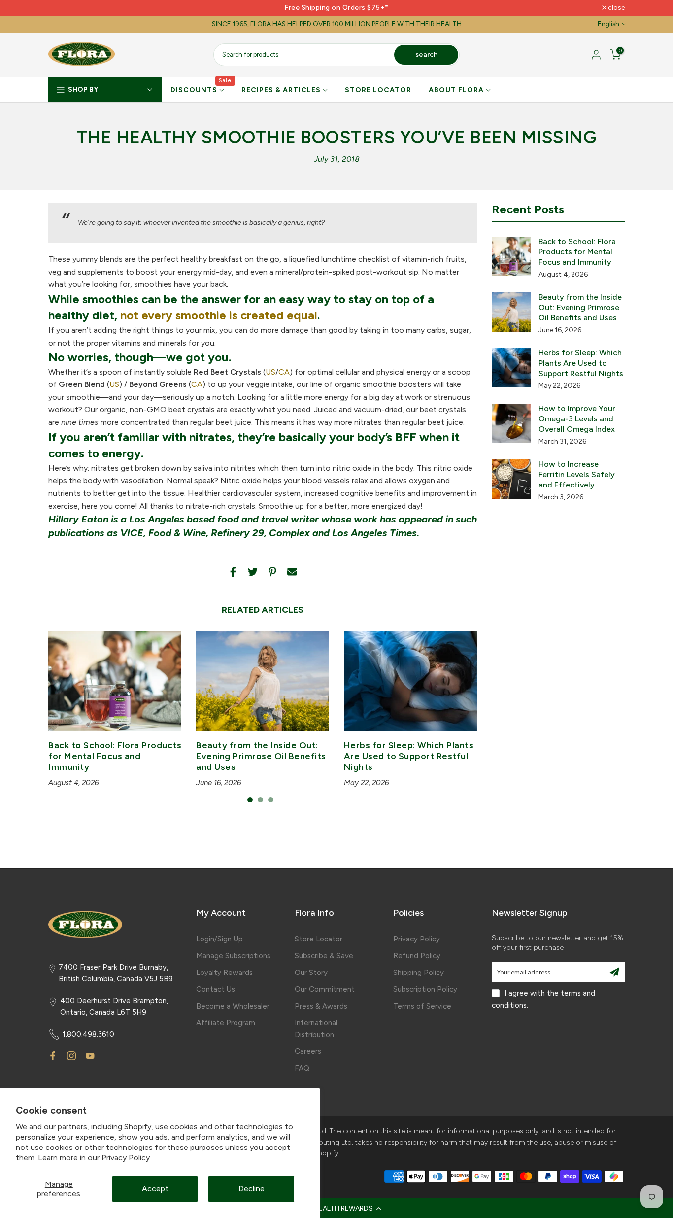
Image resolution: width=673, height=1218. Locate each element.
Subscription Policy (425, 989)
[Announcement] (336, 7)
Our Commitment (325, 989)
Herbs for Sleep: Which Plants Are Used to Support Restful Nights (409, 756)
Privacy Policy (125, 1157)
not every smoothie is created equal (218, 315)
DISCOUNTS (201, 89)
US (270, 372)
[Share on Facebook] (233, 571)
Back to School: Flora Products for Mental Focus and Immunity (114, 756)
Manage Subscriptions (233, 955)
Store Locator (318, 939)
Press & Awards (321, 1006)
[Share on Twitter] (253, 571)
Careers (308, 1051)
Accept (155, 1188)
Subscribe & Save (324, 955)
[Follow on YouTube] (90, 1056)
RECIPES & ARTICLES (281, 90)
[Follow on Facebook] (52, 1056)
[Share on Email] (292, 571)
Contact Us (215, 989)
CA (284, 372)
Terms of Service (422, 1006)
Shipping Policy (418, 972)
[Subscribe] (614, 972)
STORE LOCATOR (378, 90)
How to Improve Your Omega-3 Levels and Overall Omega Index (576, 419)
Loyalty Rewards (224, 972)
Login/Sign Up (219, 939)
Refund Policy (416, 955)
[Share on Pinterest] (272, 571)
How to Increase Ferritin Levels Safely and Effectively (576, 474)
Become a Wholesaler (232, 1006)
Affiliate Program (225, 1022)
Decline (251, 1188)
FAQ (302, 1068)
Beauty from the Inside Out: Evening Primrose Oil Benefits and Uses (261, 756)
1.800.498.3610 (88, 1034)
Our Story (311, 972)
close (62, 7)
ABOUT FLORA (456, 90)
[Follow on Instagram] (71, 1056)
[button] (336, 1208)
